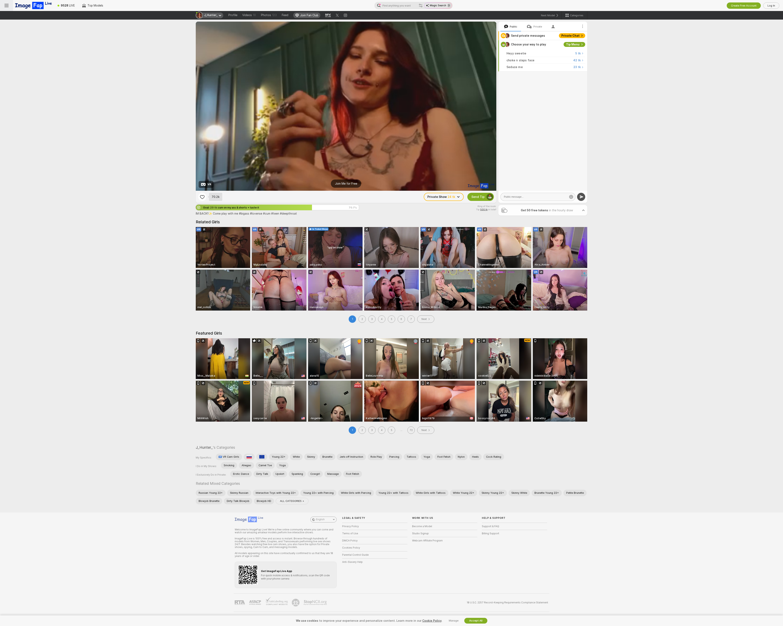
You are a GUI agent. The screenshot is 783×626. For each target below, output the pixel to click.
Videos (249, 15)
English (320, 519)
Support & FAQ (490, 526)
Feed (285, 15)
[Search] (421, 5)
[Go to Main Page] (33, 5)
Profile (232, 15)
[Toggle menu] (6, 5)
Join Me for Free (346, 183)
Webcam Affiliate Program (427, 540)
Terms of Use (350, 533)
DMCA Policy (350, 540)
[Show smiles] (571, 196)
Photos (269, 15)
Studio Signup (420, 533)
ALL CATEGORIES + (292, 501)
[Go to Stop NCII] (316, 602)
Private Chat (570, 35)
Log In (771, 5)
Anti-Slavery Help (352, 562)
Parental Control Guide (355, 554)
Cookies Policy (351, 547)
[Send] (581, 197)
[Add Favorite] (202, 197)
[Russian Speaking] (249, 457)
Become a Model (422, 526)
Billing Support (490, 533)
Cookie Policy (431, 620)
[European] (261, 457)
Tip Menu (573, 44)
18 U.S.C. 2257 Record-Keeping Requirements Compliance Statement (507, 602)
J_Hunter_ (204, 447)
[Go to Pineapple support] (296, 602)
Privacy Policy (350, 526)
